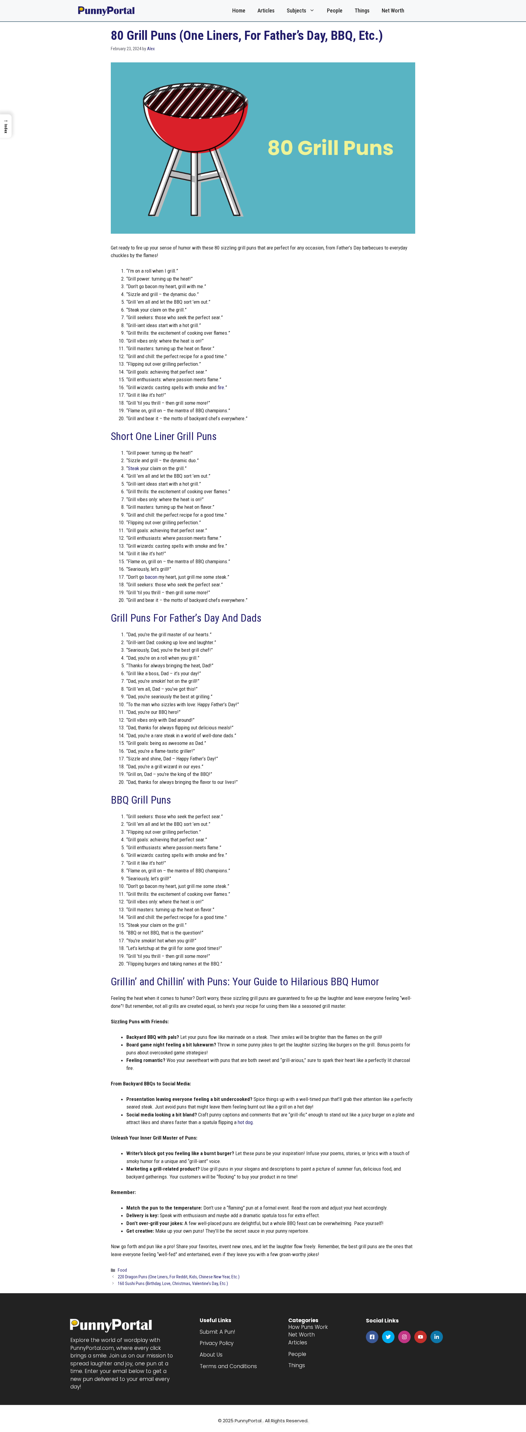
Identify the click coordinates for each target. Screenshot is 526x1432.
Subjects (296, 10)
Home (238, 10)
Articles (266, 10)
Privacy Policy (216, 1343)
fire (221, 387)
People (334, 10)
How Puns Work (308, 1327)
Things (362, 10)
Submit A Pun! (217, 1332)
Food (122, 1270)
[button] (6, 126)
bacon (151, 577)
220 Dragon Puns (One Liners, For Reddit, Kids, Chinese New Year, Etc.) (179, 1277)
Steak (133, 468)
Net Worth (393, 10)
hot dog (245, 1122)
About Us (211, 1354)
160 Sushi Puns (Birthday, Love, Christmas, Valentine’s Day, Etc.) (173, 1283)
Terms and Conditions (228, 1366)
